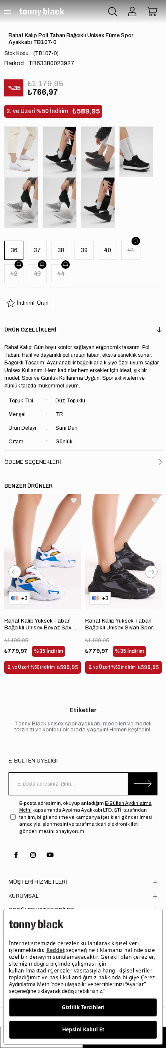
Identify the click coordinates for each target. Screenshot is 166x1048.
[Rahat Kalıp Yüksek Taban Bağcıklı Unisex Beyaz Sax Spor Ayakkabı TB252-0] (42, 551)
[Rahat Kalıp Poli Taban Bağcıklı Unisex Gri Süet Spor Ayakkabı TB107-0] (62, 202)
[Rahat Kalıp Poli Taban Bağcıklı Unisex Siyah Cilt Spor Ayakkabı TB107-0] (100, 202)
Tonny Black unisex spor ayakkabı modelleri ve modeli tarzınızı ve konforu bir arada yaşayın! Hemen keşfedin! (83, 727)
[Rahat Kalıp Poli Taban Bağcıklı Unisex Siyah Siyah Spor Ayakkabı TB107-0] (62, 151)
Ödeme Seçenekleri (32, 462)
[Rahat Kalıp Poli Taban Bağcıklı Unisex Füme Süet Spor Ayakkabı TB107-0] (23, 202)
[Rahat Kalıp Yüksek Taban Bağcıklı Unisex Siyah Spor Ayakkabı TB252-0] (123, 551)
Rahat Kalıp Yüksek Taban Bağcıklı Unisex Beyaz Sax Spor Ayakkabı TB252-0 (38, 624)
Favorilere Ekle (74, 501)
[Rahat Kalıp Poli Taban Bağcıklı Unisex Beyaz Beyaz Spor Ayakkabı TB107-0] (23, 151)
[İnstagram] (33, 854)
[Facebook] (16, 854)
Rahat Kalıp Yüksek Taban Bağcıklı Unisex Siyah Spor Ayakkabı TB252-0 (119, 624)
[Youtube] (50, 854)
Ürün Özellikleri (30, 330)
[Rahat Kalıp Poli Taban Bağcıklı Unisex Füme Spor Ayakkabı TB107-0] (100, 151)
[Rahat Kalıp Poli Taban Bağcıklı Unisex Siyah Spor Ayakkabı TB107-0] (138, 151)
